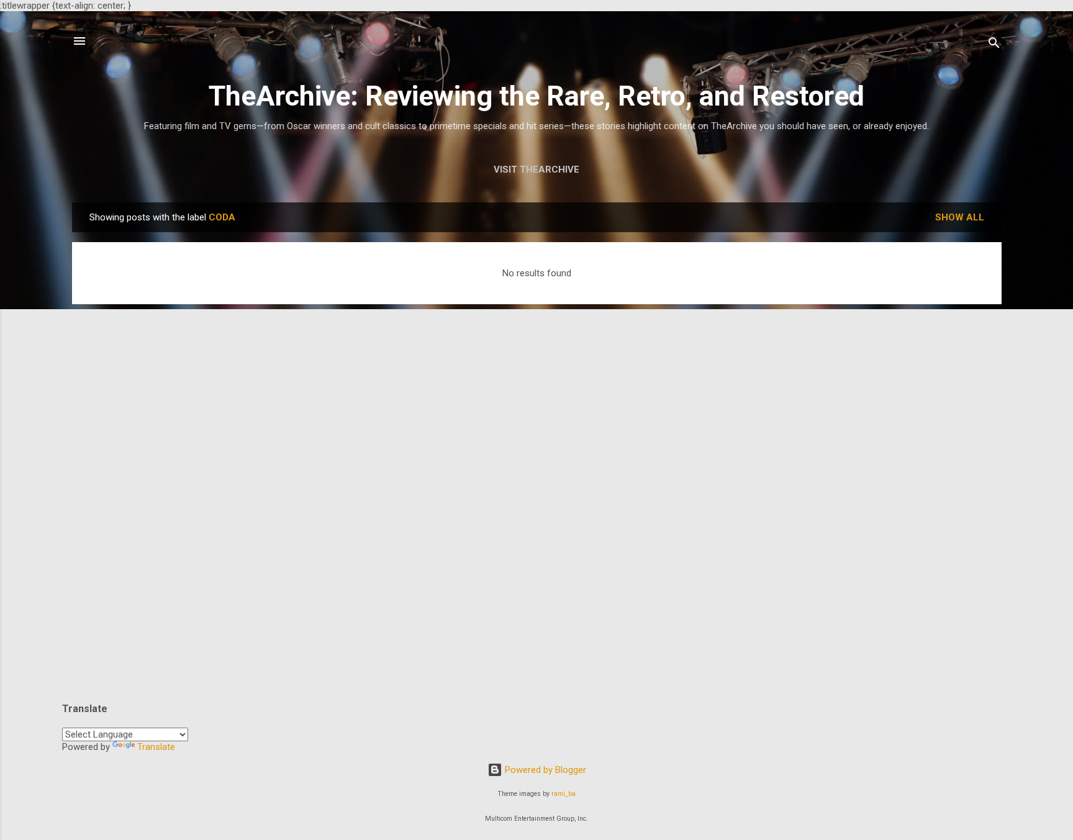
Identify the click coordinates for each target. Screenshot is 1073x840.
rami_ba (563, 794)
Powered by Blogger (544, 769)
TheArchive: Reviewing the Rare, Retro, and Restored (536, 95)
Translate (156, 746)
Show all (959, 217)
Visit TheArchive (536, 169)
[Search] (994, 45)
